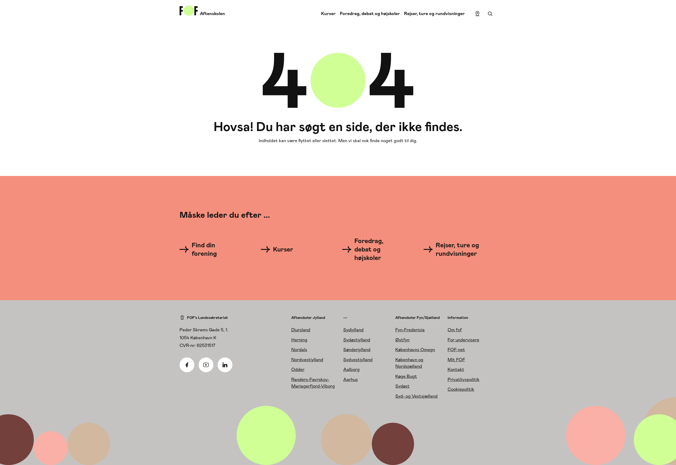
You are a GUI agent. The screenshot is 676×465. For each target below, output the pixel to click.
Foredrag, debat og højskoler (370, 13)
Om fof (455, 330)
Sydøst (402, 386)
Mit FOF (456, 359)
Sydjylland (353, 330)
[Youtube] (206, 364)
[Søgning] (490, 13)
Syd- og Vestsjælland (416, 396)
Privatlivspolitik (464, 379)
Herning (299, 340)
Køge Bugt (406, 376)
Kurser (328, 13)
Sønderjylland (356, 349)
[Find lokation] (477, 13)
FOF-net (456, 349)
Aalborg (351, 369)
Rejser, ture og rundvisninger (434, 13)
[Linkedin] (225, 364)
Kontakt (456, 369)
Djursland (300, 330)
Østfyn (402, 340)
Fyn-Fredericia (410, 330)
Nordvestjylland (307, 359)
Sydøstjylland (356, 340)
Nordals (299, 349)
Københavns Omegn (415, 349)
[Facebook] (187, 364)
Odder (297, 369)
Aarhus (350, 379)
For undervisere (463, 340)
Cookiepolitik (461, 389)
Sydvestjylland (358, 359)
